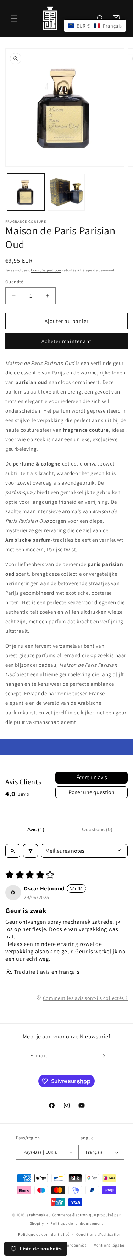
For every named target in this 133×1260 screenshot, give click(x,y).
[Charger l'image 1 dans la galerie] (25, 192)
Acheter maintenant (66, 341)
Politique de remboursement (76, 1223)
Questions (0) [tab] (97, 829)
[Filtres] (30, 851)
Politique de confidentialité (44, 1234)
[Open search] (12, 851)
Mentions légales (109, 1245)
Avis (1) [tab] (35, 829)
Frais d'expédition (46, 270)
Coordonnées (74, 1245)
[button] (14, 18)
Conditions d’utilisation (99, 1234)
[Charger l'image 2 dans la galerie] (66, 192)
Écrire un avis (91, 777)
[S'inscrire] (102, 1056)
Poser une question (91, 792)
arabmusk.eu (39, 1214)
